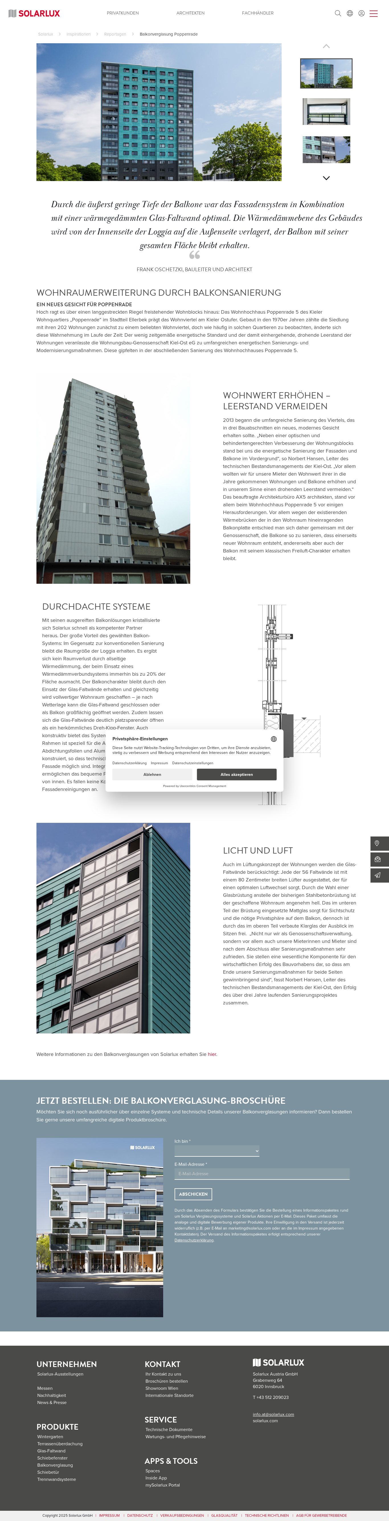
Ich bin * (183, 1141)
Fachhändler (258, 13)
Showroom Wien (162, 1388)
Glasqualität (224, 1515)
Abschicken (193, 1194)
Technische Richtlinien (267, 1515)
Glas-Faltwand (51, 1451)
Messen (45, 1388)
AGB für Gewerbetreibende (321, 1515)
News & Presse (52, 1402)
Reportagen (115, 34)
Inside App (156, 1478)
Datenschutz (140, 1515)
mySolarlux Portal (163, 1485)
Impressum (109, 1515)
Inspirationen (79, 34)
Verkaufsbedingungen (182, 1515)
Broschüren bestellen (167, 1381)
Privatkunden (123, 13)
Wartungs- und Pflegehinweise (176, 1437)
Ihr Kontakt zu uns (163, 1374)
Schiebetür (48, 1472)
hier (212, 1054)
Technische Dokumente (169, 1429)
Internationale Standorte (170, 1395)
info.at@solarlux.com (273, 1414)
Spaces (153, 1471)
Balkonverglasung (55, 1465)
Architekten (191, 13)
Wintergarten (50, 1437)
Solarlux (45, 34)
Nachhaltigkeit (51, 1395)
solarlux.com (265, 1421)
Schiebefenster (52, 1458)
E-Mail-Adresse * (191, 1164)
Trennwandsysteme (56, 1479)
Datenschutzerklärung (194, 1240)
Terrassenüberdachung (60, 1444)
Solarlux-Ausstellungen (60, 1374)
